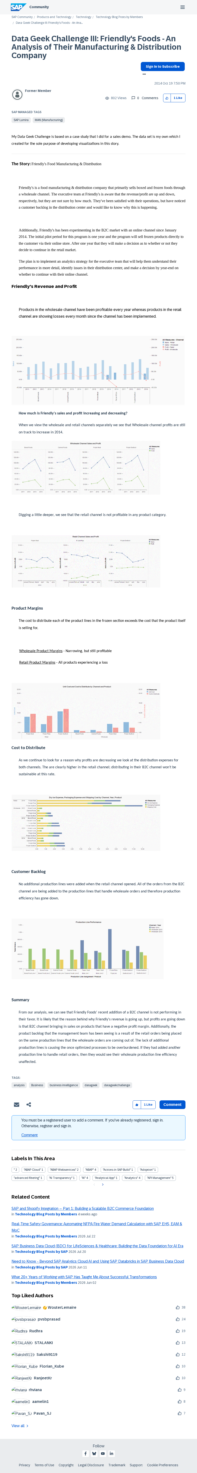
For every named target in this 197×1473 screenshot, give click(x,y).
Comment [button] (172, 1105)
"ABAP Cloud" (32, 1169)
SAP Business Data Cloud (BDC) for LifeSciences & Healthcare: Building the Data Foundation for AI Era (97, 1246)
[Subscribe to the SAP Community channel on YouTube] (103, 1453)
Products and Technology (54, 17)
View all (18, 1426)
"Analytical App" (105, 1178)
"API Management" (159, 1178)
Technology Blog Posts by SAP (41, 1252)
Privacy (24, 1465)
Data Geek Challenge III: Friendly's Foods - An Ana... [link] (49, 22)
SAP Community (22, 17)
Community (39, 7)
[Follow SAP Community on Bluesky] (94, 1453)
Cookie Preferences (162, 1465)
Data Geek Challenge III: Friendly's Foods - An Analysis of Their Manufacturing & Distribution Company (96, 47)
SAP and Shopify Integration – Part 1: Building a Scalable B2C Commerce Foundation (83, 1208)
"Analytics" (131, 1178)
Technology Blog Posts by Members (119, 17)
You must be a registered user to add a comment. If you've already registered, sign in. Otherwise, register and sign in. (92, 1123)
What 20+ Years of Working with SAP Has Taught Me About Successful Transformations (84, 1277)
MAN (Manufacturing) (49, 120)
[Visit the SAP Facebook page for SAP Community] (85, 1453)
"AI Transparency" (60, 1178)
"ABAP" (89, 1169)
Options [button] (143, 74)
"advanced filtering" (27, 1178)
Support (136, 1465)
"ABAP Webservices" (63, 1169)
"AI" (83, 1178)
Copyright (66, 1465)
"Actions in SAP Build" (117, 1169)
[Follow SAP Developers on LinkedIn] (111, 1453)
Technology (83, 17)
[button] (167, 98)
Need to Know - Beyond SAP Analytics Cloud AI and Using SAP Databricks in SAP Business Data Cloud (98, 1261)
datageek (91, 1085)
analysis (19, 1085)
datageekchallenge (117, 1085)
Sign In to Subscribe (163, 66)
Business (37, 1085)
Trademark (116, 1465)
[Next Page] (102, 1185)
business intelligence (64, 1085)
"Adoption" (147, 1169)
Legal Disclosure (91, 1465)
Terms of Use (44, 1465)
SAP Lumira (21, 120)
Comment (29, 1135)
